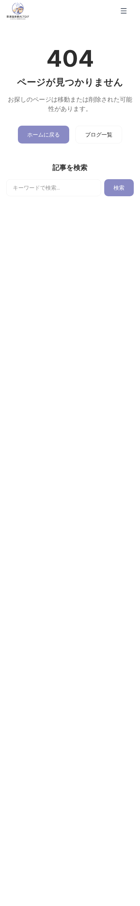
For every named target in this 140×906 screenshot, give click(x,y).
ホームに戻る (43, 134)
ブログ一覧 (98, 134)
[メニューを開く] (125, 10)
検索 (119, 187)
